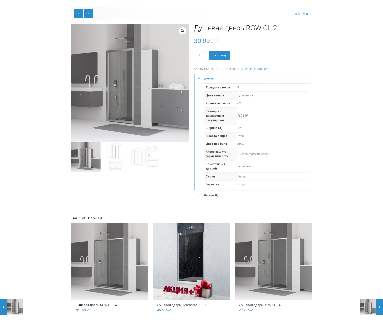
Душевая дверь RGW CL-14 (96, 305)
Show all (303, 14)
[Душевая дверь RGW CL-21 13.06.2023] (11, 307)
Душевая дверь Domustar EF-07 (181, 305)
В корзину (219, 55)
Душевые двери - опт (254, 69)
